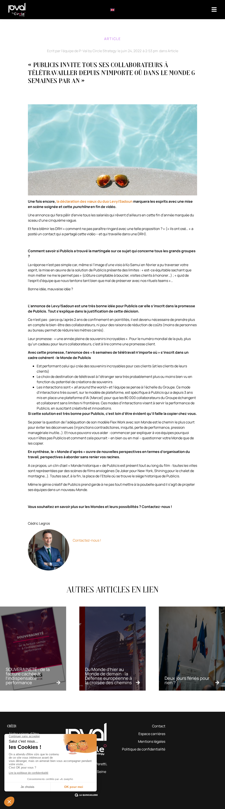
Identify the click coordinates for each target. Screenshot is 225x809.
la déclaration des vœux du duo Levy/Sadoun (94, 201)
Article (173, 50)
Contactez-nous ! (87, 540)
